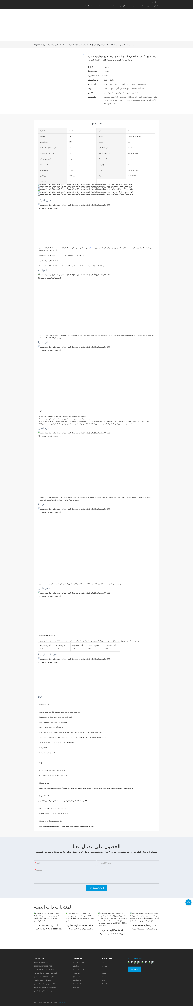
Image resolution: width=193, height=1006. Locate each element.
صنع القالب (76, 966)
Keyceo (37, 45)
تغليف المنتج (76, 976)
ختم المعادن (76, 973)
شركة (104, 973)
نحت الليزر (76, 987)
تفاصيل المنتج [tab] (97, 123)
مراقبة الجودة (77, 980)
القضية (104, 976)
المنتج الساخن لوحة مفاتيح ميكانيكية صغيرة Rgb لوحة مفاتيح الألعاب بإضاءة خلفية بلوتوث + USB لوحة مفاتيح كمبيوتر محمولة (88, 45)
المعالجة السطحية (78, 983)
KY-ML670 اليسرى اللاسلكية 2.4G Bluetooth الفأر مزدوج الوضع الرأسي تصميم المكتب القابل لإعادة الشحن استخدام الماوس (48, 927)
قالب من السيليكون (78, 969)
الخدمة (104, 962)
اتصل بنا (104, 983)
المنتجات (104, 966)
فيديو (103, 980)
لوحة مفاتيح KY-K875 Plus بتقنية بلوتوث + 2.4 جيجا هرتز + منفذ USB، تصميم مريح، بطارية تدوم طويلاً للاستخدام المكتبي (80, 927)
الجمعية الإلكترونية (78, 962)
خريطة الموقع (63, 1002)
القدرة (104, 969)
